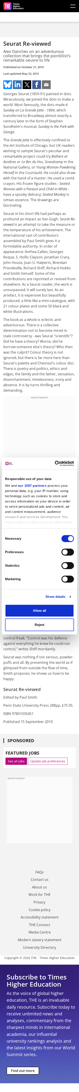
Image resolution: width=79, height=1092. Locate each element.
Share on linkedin (17, 84)
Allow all (39, 610)
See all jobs (16, 761)
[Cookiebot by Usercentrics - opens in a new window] (56, 463)
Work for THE (39, 894)
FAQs (39, 872)
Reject (39, 625)
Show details (55, 596)
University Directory (39, 947)
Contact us (39, 879)
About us (39, 887)
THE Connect (39, 924)
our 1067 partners (32, 485)
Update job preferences (47, 761)
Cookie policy (39, 909)
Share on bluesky (7, 84)
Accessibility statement (40, 917)
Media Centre (40, 932)
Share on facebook (36, 84)
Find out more (23, 1070)
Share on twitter (27, 84)
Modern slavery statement (39, 939)
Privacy (39, 902)
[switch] (67, 552)
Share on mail (46, 84)
